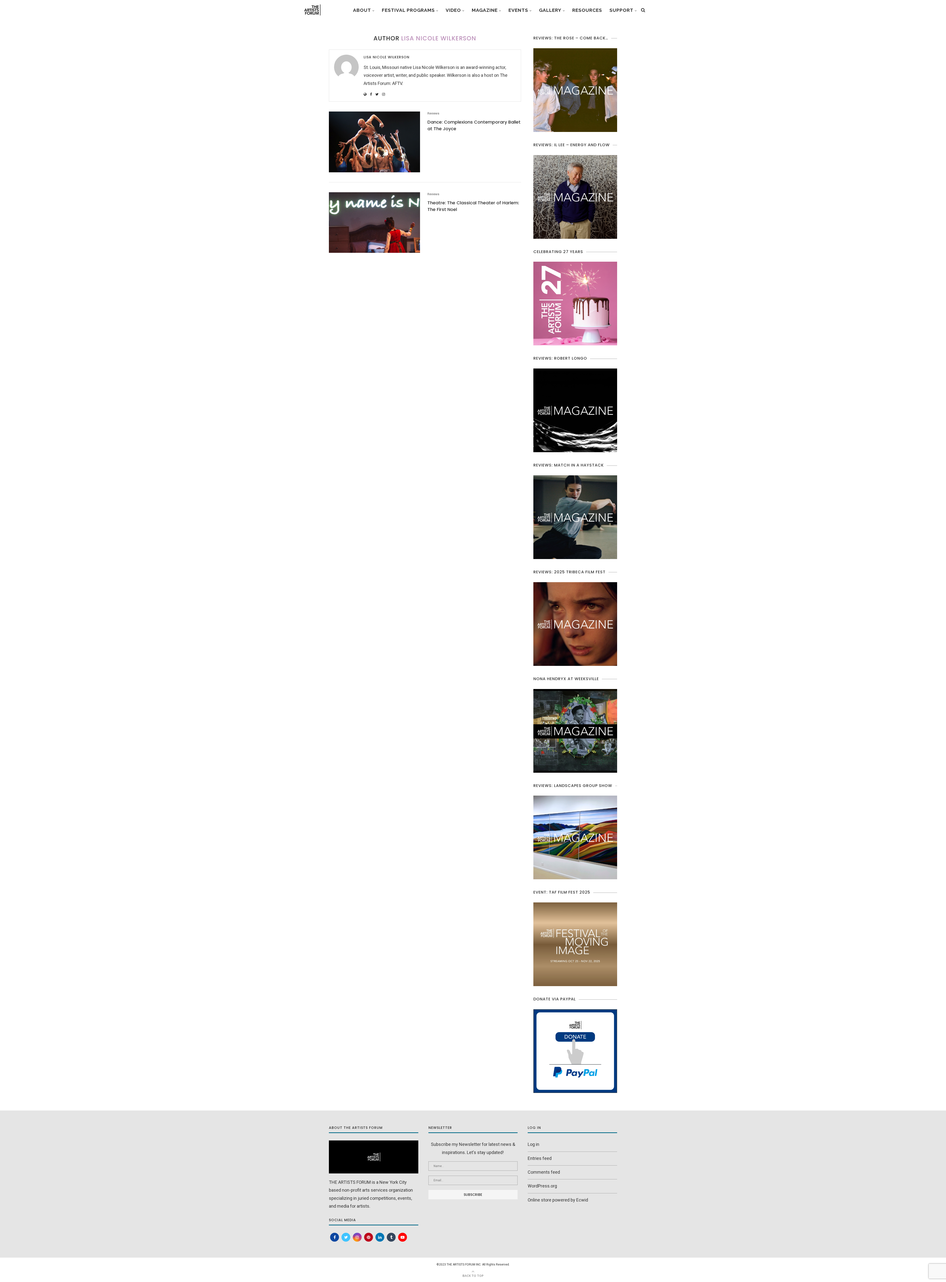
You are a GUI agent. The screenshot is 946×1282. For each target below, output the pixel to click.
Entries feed (540, 1158)
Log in (533, 1144)
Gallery (550, 10)
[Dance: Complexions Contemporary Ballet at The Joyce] (374, 142)
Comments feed (544, 1172)
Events (518, 10)
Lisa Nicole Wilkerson (386, 57)
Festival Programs (408, 10)
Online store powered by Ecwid (558, 1199)
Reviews (433, 113)
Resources (587, 10)
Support (621, 10)
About (362, 10)
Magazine (485, 10)
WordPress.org (542, 1185)
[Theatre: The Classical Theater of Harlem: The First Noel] (374, 222)
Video (453, 10)
